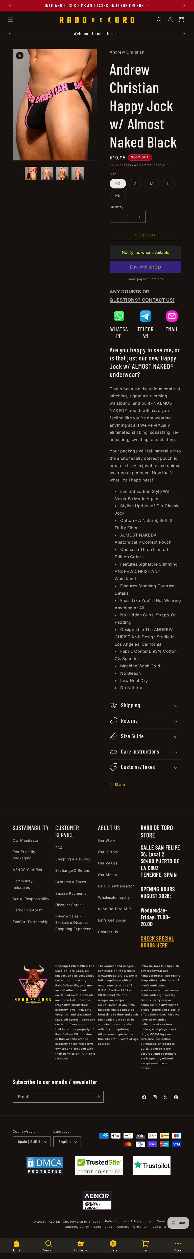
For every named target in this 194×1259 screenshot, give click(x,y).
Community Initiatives (23, 884)
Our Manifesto (25, 840)
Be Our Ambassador (116, 886)
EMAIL (171, 328)
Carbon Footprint (28, 910)
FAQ (59, 847)
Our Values (107, 863)
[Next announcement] (184, 5)
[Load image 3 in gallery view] (62, 173)
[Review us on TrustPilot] (152, 1173)
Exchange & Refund (72, 870)
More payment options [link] (145, 279)
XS (120, 184)
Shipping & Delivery (72, 859)
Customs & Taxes (70, 882)
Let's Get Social (112, 920)
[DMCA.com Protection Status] (45, 1166)
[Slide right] (91, 173)
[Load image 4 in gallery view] (77, 173)
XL (120, 196)
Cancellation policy (167, 1226)
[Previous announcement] (9, 5)
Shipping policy (77, 1226)
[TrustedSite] (99, 1166)
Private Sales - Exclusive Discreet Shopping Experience (74, 922)
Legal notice (103, 1226)
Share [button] (120, 784)
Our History (108, 852)
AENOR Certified (27, 869)
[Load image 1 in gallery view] (31, 173)
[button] (10, 19)
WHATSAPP (119, 332)
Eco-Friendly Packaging (24, 855)
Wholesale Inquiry (114, 897)
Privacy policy (141, 1221)
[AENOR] (97, 1201)
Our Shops (107, 875)
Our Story (106, 840)
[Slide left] (18, 173)
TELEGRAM (145, 332)
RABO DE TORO (58, 1221)
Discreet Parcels (70, 905)
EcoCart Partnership (30, 921)
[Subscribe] (97, 1097)
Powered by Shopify (85, 1221)
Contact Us (108, 932)
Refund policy (115, 1221)
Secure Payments (71, 893)
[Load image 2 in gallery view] (46, 173)
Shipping (117, 165)
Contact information (132, 1226)
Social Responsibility (31, 899)
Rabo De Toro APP (114, 909)
